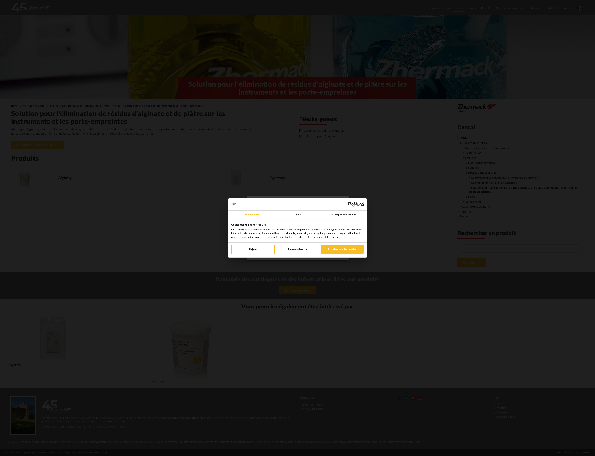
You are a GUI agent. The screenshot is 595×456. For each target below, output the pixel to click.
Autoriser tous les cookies (342, 249)
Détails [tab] (297, 214)
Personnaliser (295, 249)
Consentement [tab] (251, 214)
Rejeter (253, 249)
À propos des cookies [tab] (344, 214)
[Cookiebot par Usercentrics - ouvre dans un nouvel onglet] (350, 204)
